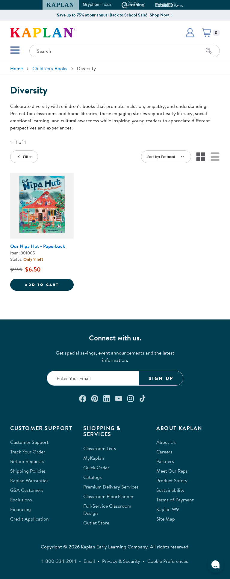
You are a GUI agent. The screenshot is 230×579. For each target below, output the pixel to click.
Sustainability (170, 490)
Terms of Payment (175, 499)
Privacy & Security (121, 561)
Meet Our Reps (172, 471)
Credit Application (29, 518)
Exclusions (21, 499)
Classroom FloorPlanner (108, 496)
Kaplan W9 (167, 509)
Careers (164, 451)
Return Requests (27, 461)
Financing (20, 509)
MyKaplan (93, 458)
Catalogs (92, 477)
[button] (180, 5)
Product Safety (171, 480)
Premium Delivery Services (111, 486)
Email (89, 561)
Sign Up (161, 378)
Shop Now (159, 15)
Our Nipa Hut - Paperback (37, 246)
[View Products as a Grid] (200, 157)
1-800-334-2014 (59, 561)
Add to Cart (49, 284)
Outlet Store (96, 522)
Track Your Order (27, 451)
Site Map (165, 518)
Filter (27, 156)
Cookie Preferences (167, 561)
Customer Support (29, 442)
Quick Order (96, 467)
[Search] (209, 51)
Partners (165, 461)
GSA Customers (26, 490)
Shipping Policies (28, 471)
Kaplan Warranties (29, 480)
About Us (166, 442)
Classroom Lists (99, 448)
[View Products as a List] (215, 157)
